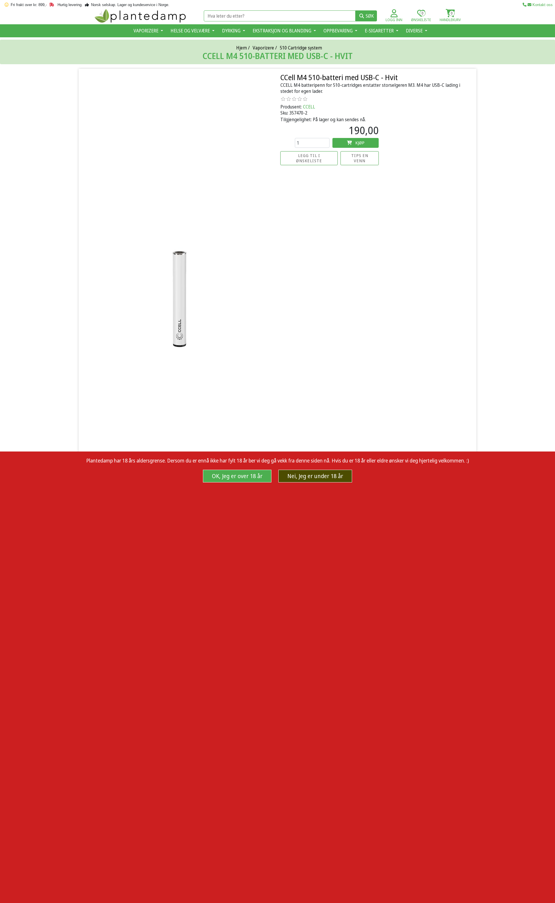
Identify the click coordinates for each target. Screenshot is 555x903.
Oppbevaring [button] (338, 30)
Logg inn (394, 19)
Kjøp (360, 142)
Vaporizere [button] (147, 30)
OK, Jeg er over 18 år (237, 476)
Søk (370, 16)
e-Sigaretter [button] (380, 30)
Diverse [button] (415, 30)
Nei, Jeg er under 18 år (315, 476)
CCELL (309, 107)
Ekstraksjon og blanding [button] (282, 30)
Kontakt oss (542, 5)
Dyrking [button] (232, 30)
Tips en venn (359, 158)
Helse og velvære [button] (191, 30)
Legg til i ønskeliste (309, 158)
